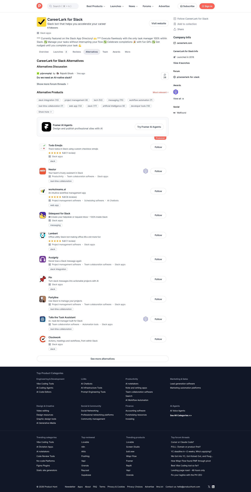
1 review (71, 153)
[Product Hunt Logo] (39, 6)
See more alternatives (103, 358)
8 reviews (71, 197)
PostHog (85, 456)
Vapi (83, 461)
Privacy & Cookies (116, 486)
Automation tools (90, 324)
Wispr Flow (131, 456)
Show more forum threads (51, 83)
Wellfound (181, 112)
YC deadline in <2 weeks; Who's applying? (191, 451)
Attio (83, 451)
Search (129, 396)
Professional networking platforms (97, 414)
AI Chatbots (113, 200)
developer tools (140, 106)
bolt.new (130, 451)
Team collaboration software (80, 176)
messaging (115, 100)
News (132, 6)
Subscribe (188, 6)
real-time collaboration (51, 106)
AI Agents (175, 406)
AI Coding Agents (44, 387)
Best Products (95, 6)
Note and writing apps (136, 387)
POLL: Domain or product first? (186, 446)
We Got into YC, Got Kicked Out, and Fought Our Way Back (192, 456)
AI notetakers (132, 383)
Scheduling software (94, 200)
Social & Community (91, 406)
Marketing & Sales (179, 379)
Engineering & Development (50, 379)
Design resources (44, 414)
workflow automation (140, 100)
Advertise (164, 6)
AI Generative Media (46, 423)
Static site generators (46, 470)
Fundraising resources (136, 414)
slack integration (49, 100)
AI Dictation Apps (44, 446)
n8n (83, 446)
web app (75, 106)
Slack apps (45, 33)
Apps (80, 486)
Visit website (159, 23)
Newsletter (70, 486)
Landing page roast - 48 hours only (188, 470)
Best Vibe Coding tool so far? (185, 465)
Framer (129, 461)
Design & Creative (45, 406)
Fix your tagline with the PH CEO (186, 475)
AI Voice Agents (177, 410)
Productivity (58, 176)
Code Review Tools (45, 456)
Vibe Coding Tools (45, 383)
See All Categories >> (181, 415)
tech (98, 100)
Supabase (86, 475)
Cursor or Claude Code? (182, 442)
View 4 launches (181, 63)
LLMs (83, 379)
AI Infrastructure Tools (91, 387)
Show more (44, 112)
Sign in (208, 6)
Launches (115, 6)
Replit (129, 465)
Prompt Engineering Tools (93, 392)
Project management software (66, 200)
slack (92, 106)
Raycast (85, 470)
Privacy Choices (135, 486)
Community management (93, 419)
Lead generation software (182, 383)
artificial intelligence (114, 106)
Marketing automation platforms (185, 387)
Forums (147, 6)
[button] (128, 51)
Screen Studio (133, 446)
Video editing (42, 410)
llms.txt (159, 486)
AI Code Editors (43, 392)
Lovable (85, 442)
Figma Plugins (43, 465)
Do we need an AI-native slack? (54, 77)
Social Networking (89, 410)
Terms (102, 486)
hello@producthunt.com (188, 486)
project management (76, 100)
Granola (85, 465)
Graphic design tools (46, 419)
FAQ (95, 486)
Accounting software (135, 410)
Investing (130, 419)
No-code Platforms (45, 461)
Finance (129, 406)
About (88, 486)
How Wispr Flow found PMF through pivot (191, 461)
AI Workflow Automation (137, 400)
